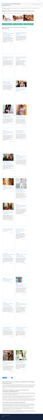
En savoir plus (11, 43)
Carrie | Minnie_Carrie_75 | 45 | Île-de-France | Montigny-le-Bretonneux (21, 131)
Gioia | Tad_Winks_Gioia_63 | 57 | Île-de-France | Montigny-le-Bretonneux (21, 116)
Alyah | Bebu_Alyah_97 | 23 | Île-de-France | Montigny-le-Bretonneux (8, 58)
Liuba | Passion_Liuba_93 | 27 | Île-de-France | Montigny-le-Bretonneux (8, 162)
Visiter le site (7, 24)
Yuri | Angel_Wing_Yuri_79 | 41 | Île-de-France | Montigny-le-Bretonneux (8, 328)
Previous (4, 377)
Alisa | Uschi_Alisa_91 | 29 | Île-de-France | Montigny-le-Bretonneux (8, 229)
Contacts (3, 416)
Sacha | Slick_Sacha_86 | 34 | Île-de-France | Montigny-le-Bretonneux (21, 33)
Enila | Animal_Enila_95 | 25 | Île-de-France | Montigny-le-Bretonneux (21, 58)
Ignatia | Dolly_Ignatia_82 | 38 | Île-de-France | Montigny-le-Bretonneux (21, 361)
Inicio (32, 4)
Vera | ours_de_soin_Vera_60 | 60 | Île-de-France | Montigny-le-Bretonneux (21, 328)
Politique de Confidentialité (6, 415)
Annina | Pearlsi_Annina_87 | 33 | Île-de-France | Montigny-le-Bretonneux (21, 190)
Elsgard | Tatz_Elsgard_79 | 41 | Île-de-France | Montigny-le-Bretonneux (8, 82)
